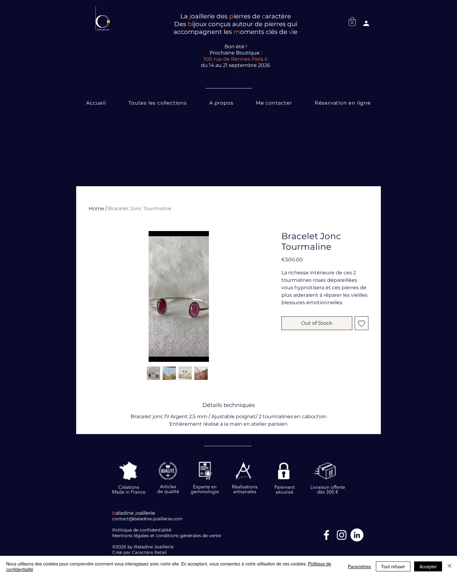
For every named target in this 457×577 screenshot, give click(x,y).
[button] (352, 21)
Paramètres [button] (359, 566)
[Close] (449, 566)
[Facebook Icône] (326, 535)
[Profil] (366, 23)
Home (96, 208)
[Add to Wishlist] (361, 323)
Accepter (428, 566)
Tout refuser (393, 566)
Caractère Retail (150, 552)
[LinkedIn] (356, 535)
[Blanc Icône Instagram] (341, 535)
